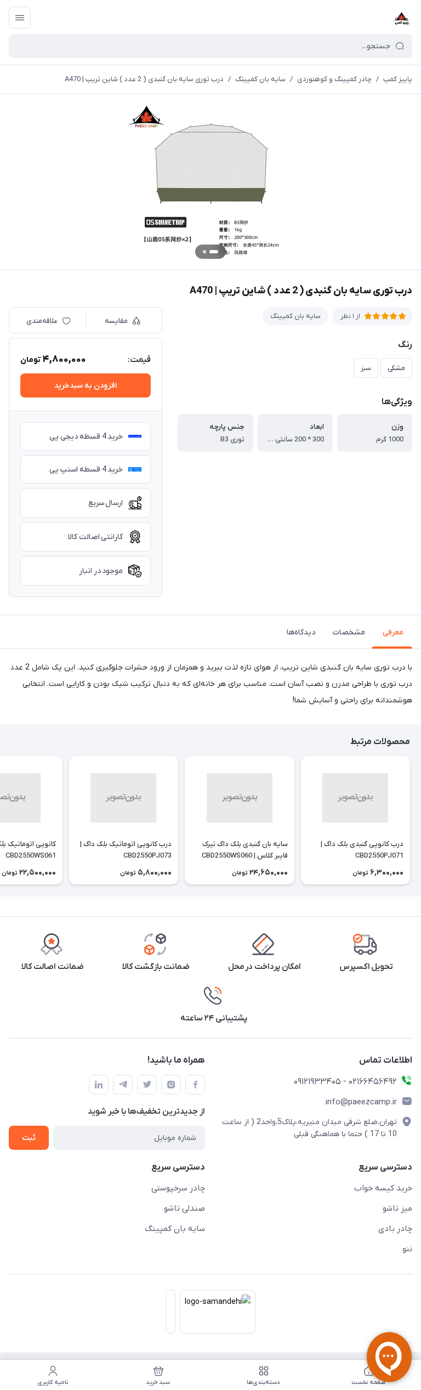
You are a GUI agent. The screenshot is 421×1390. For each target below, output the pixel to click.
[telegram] (123, 1084)
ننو (407, 1249)
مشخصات (349, 632)
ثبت (29, 1138)
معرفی (393, 632)
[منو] (20, 18)
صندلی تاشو (184, 1208)
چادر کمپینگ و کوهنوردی (334, 79)
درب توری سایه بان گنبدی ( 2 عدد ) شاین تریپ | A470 (144, 79)
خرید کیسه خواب (383, 1188)
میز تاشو (397, 1208)
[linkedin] (99, 1084)
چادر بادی (395, 1228)
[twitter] (147, 1084)
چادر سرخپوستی (178, 1188)
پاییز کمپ (397, 79)
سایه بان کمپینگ (260, 79)
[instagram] (171, 1084)
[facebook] (195, 1084)
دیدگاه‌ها (301, 632)
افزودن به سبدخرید (85, 386)
